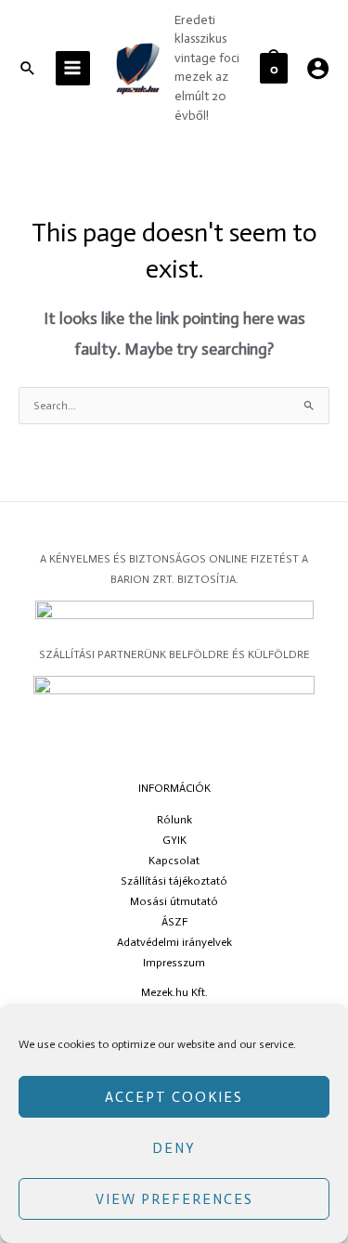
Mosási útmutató (174, 901)
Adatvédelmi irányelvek (174, 942)
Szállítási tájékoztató (174, 880)
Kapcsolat (174, 860)
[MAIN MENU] (73, 68)
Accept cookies (174, 1097)
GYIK (174, 840)
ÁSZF (174, 921)
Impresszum (174, 962)
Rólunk (174, 819)
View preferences (174, 1199)
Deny (174, 1148)
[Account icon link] (317, 68)
